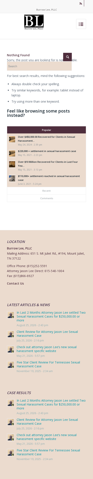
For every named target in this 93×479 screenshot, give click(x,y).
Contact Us (15, 283)
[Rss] (81, 3)
